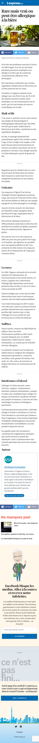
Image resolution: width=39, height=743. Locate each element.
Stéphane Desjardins (14, 467)
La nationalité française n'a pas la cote (16, 538)
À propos (19, 732)
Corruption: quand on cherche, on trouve (17, 534)
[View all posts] (14, 495)
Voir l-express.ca (19, 698)
